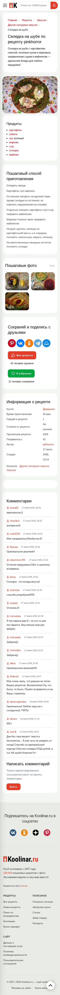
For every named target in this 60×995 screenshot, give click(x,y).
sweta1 (14, 603)
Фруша (14, 546)
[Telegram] (38, 343)
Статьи (36, 912)
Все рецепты (10, 901)
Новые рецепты (11, 907)
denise (13, 718)
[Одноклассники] (29, 343)
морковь (14, 142)
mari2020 (15, 533)
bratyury (14, 676)
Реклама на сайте (21, 988)
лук (11, 138)
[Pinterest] (12, 343)
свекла (13, 134)
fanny (13, 576)
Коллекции (9, 921)
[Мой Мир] (46, 343)
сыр (11, 146)
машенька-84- (18, 559)
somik (13, 731)
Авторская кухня (41, 907)
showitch (15, 520)
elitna (13, 663)
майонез (14, 154)
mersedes (15, 616)
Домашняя (49, 409)
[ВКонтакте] (20, 343)
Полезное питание (43, 901)
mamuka (15, 590)
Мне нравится (24, 355)
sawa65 (14, 507)
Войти (13, 786)
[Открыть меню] (5, 5)
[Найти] (54, 5)
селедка (14, 150)
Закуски (11, 470)
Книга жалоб (42, 988)
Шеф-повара (40, 918)
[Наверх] (50, 985)
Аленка (24, 886)
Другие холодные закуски (34, 466)
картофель (15, 130)
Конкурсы (38, 923)
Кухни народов (11, 926)
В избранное (23, 373)
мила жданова (18, 701)
